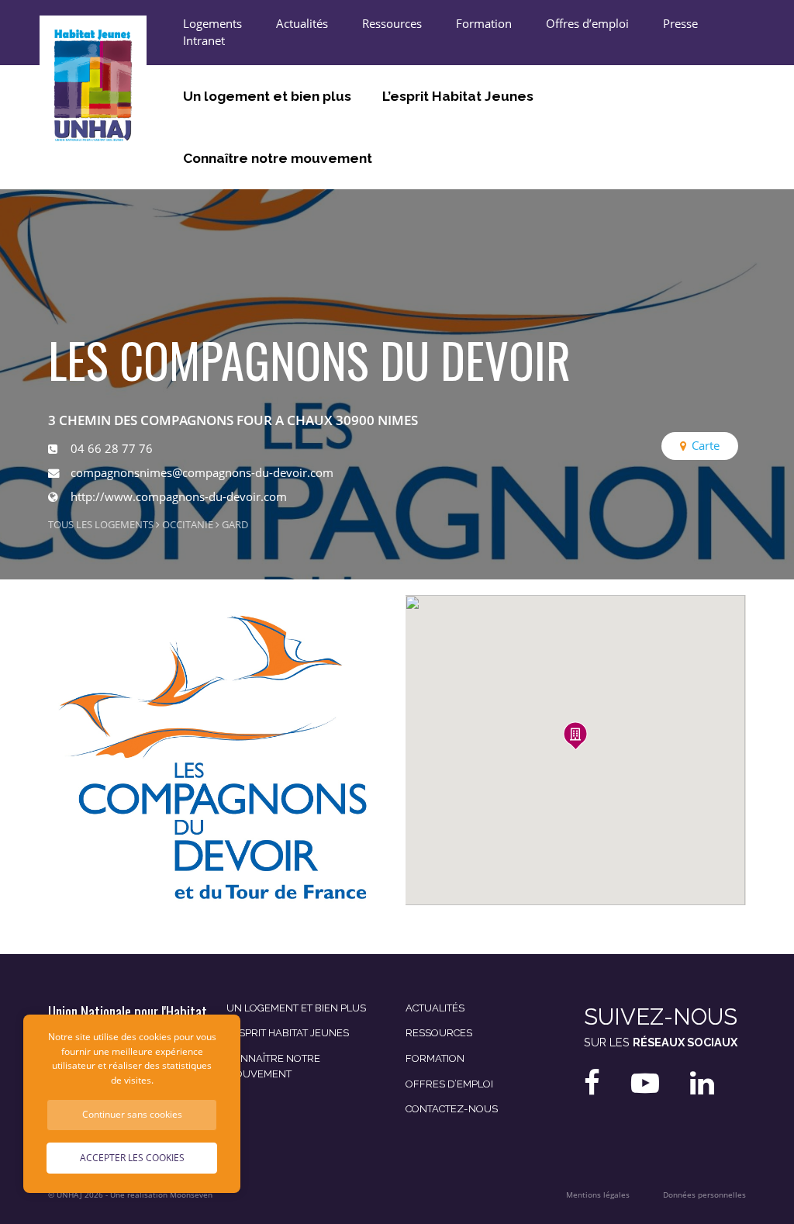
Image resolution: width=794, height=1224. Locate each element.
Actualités (302, 23)
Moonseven (191, 1194)
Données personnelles (704, 1194)
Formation (484, 23)
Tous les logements (101, 524)
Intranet (204, 40)
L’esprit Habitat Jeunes (457, 96)
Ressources (392, 23)
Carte (706, 445)
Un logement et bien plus (267, 96)
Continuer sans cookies (132, 1114)
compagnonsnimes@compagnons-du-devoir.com (202, 472)
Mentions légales (598, 1194)
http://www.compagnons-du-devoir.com (179, 496)
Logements (212, 23)
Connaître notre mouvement (277, 158)
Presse (680, 23)
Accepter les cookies (132, 1157)
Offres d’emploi (587, 23)
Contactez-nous (452, 1109)
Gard (235, 524)
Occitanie (187, 524)
